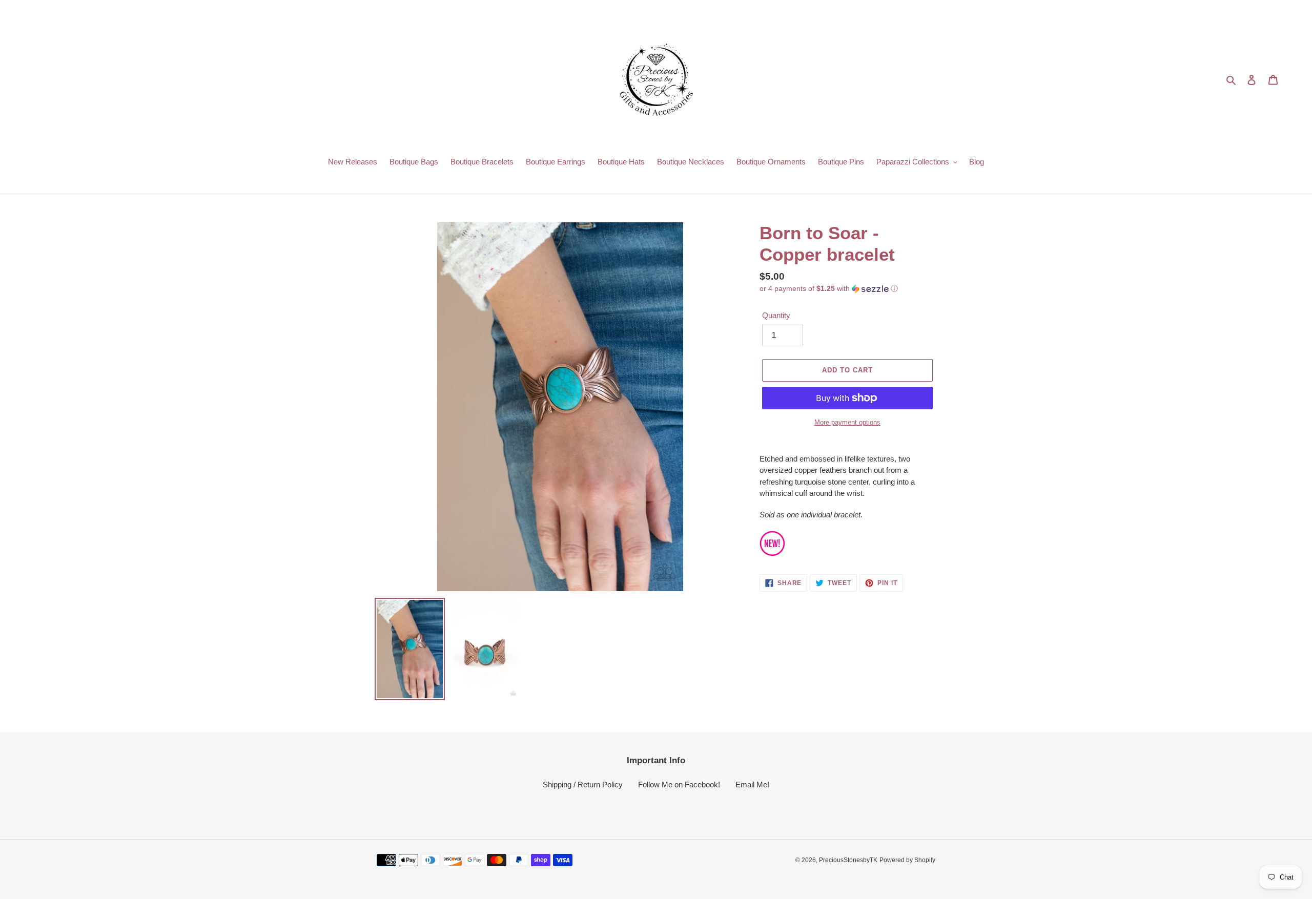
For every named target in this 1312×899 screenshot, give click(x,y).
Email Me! (752, 784)
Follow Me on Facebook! (679, 784)
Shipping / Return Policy (583, 784)
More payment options (847, 422)
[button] (829, 289)
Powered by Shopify (907, 860)
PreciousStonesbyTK (848, 860)
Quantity (776, 315)
